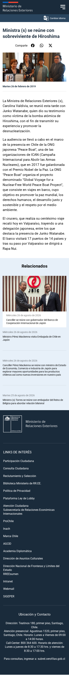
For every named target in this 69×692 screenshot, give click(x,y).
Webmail (8, 588)
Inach (6, 528)
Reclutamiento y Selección (19, 476)
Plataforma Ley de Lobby (19, 498)
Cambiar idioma (57, 18)
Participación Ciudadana (18, 461)
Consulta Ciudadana (16, 468)
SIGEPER (8, 596)
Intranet (8, 581)
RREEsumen (10, 574)
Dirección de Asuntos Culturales (23, 558)
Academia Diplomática (17, 551)
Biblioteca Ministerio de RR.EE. (22, 483)
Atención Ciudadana (15, 505)
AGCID (7, 543)
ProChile (8, 521)
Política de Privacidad (16, 490)
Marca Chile (10, 536)
